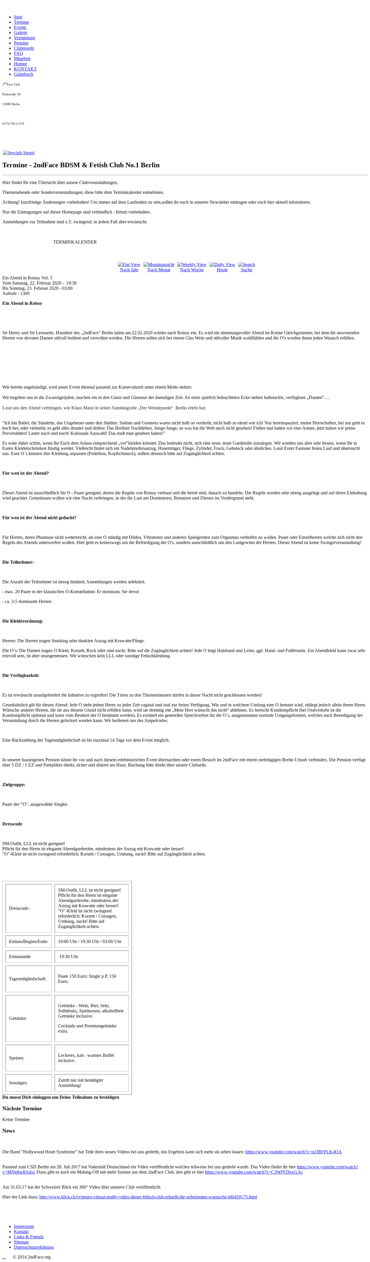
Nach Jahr (129, 269)
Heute (222, 269)
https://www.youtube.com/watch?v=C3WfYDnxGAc (254, 1172)
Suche (246, 269)
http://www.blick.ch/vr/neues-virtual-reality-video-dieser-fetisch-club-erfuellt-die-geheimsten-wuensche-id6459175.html (148, 1196)
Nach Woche (192, 269)
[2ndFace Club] (18, 152)
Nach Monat (158, 269)
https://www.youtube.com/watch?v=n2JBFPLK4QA (293, 1151)
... (4, 1256)
